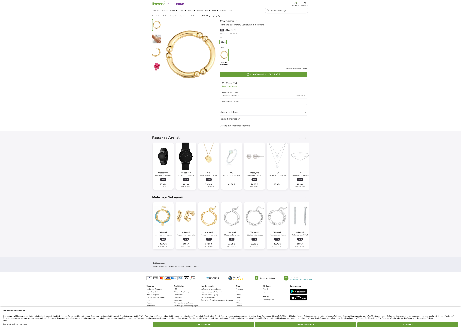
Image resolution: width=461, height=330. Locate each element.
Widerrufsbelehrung (181, 292)
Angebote (239, 289)
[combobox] (286, 10)
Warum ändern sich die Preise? (296, 68)
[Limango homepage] (159, 4)
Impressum (178, 300)
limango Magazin (152, 294)
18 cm (223, 42)
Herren (238, 300)
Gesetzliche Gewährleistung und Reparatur (217, 300)
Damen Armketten (160, 266)
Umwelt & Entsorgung (209, 294)
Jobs (148, 300)
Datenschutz (178, 294)
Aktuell (265, 289)
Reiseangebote (268, 300)
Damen (238, 297)
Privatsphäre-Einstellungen (184, 303)
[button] (304, 4)
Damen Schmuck (192, 266)
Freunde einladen (152, 292)
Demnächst (267, 292)
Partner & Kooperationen (155, 297)
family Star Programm (154, 289)
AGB (175, 289)
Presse (149, 303)
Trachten (239, 306)
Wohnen (239, 303)
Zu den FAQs (300, 95)
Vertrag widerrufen (208, 297)
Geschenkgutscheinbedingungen (186, 306)
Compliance (178, 297)
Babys (238, 292)
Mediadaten (150, 306)
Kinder (238, 294)
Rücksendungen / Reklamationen (213, 292)
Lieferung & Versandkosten (211, 289)
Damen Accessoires (176, 266)
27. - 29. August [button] (228, 83)
